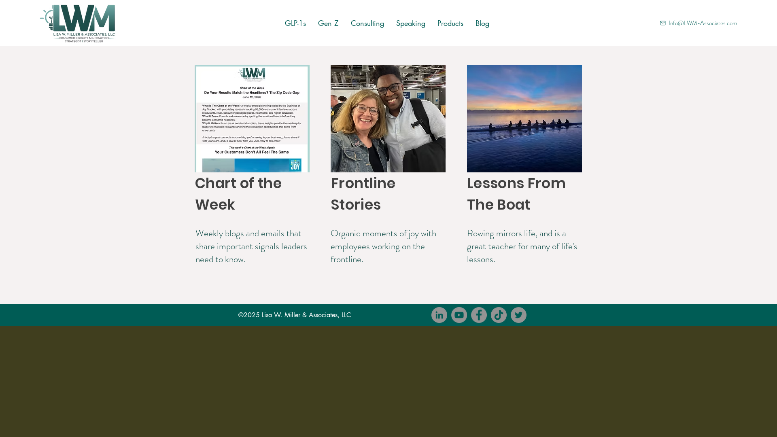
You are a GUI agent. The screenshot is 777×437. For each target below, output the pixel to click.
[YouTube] (459, 315)
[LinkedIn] (439, 315)
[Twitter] (518, 315)
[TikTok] (499, 315)
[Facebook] (479, 315)
